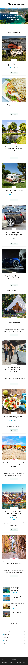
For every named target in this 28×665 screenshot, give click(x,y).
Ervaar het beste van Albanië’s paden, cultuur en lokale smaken (14, 16)
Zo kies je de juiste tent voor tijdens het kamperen (14, 64)
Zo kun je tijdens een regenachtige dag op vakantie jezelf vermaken (14, 369)
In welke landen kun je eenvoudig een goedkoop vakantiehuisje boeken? (13, 465)
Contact (24, 662)
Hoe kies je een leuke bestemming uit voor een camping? (14, 563)
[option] (14, 16)
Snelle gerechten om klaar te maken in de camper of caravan (14, 106)
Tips (14, 187)
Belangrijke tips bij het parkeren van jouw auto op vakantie (14, 277)
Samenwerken (5, 662)
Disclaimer (19, 662)
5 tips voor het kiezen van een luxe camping (14, 191)
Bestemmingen (14, 12)
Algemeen (13, 608)
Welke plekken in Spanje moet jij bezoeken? (17, 597)
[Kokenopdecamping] (16, 4)
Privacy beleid (12, 662)
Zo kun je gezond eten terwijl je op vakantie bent (14, 417)
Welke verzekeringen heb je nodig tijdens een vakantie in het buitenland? (14, 234)
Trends (5, 647)
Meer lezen (14, 72)
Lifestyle (14, 317)
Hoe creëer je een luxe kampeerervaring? (14, 322)
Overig (14, 59)
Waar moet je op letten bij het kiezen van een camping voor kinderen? (14, 149)
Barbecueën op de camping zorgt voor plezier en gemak (17, 605)
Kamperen (6, 634)
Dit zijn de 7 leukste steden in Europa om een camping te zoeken (14, 513)
